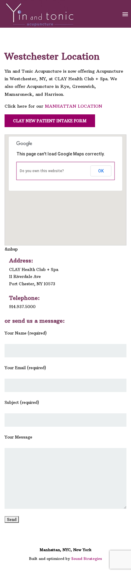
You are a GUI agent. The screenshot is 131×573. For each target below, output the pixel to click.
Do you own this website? (42, 171)
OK (101, 170)
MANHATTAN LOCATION (73, 106)
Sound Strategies (86, 558)
